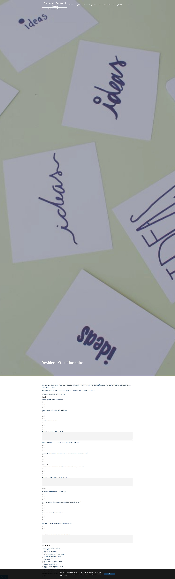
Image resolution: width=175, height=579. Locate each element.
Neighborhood (93, 5)
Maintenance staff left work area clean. (52, 512)
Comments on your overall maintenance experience (56, 534)
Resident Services (109, 5)
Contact (130, 5)
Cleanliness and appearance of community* (54, 491)
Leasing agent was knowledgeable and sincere (54, 410)
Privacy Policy (92, 574)
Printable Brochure (119, 4)
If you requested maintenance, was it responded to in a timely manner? (61, 502)
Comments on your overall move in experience (54, 477)
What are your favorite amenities (51, 548)
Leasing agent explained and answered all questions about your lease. (61, 442)
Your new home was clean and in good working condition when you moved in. (62, 466)
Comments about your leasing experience (53, 431)
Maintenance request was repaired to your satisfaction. (57, 523)
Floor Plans (78, 4)
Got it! (110, 574)
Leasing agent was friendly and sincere (52, 399)
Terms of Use (63, 575)
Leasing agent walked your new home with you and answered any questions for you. (64, 453)
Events (100, 5)
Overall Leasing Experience (49, 421)
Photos (86, 5)
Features (71, 5)
